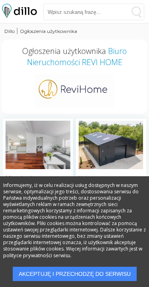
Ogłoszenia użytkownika (48, 31)
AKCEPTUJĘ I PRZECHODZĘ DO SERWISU (75, 274)
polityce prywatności (27, 255)
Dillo (9, 31)
